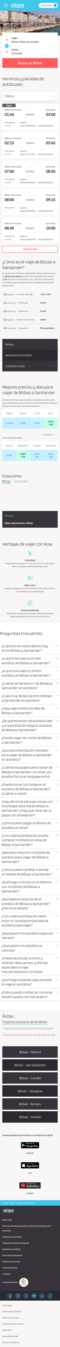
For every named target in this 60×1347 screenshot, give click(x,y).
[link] (6, 46)
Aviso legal (7, 1305)
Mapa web (6, 1330)
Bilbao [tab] (6, 481)
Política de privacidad (12, 1311)
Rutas (12, 1203)
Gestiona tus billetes (11, 1249)
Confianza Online (10, 1282)
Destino (14, 49)
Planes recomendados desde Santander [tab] (29, 1035)
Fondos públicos (9, 1267)
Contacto (6, 1274)
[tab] (30, 648)
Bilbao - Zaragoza (30, 1091)
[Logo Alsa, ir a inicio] (18, 5)
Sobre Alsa (7, 1220)
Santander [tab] (21, 481)
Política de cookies (10, 1317)
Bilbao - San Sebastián (30, 1065)
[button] (30, 648)
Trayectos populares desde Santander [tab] (27, 1028)
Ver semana (47, 434)
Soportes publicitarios (12, 1255)
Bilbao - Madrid (30, 1052)
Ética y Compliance (10, 1342)
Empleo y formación (11, 1261)
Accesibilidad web (10, 1336)
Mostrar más (30, 249)
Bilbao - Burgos (30, 1103)
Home (5, 1203)
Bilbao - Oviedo (30, 1116)
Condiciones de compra (12, 1324)
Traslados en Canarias (12, 1237)
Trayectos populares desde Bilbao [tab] (24, 1022)
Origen (14, 38)
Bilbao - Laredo (30, 1078)
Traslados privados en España (15, 1243)
